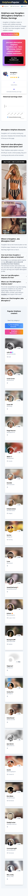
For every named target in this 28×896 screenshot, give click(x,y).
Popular (10, 2)
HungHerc (4, 294)
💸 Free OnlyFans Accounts (13, 326)
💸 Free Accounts (14, 6)
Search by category (13, 320)
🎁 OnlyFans (5, 6)
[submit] (14, 60)
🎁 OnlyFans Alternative (13, 332)
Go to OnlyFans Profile (11, 34)
